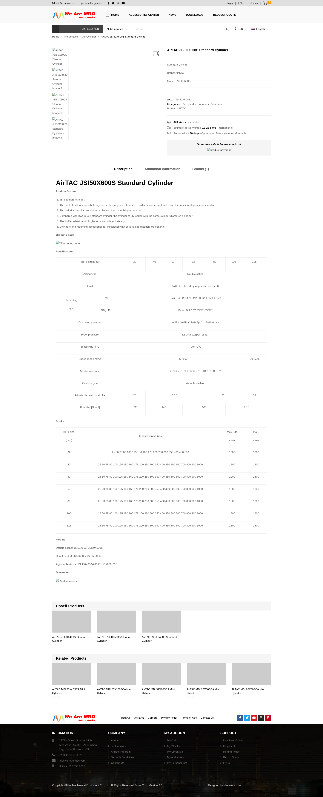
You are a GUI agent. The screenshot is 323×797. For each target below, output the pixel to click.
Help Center (230, 746)
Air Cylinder (89, 36)
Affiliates (139, 717)
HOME (115, 14)
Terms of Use (189, 717)
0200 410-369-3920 (70, 755)
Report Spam (231, 757)
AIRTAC (181, 108)
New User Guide (233, 740)
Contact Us (207, 717)
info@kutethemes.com (72, 760)
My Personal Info (177, 762)
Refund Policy (231, 751)
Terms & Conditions (122, 757)
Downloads (194, 14)
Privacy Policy (169, 717)
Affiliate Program (121, 751)
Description (123, 169)
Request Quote (224, 14)
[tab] (123, 170)
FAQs (226, 762)
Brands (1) (200, 169)
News (172, 14)
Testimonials (118, 746)
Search (227, 29)
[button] (156, 53)
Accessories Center (144, 14)
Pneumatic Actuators (210, 103)
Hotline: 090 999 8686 (72, 766)
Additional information (162, 169)
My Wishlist (173, 746)
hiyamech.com (232, 785)
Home (55, 36)
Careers (152, 717)
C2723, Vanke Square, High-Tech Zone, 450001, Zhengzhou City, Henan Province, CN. (78, 745)
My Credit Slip (175, 751)
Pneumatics (71, 36)
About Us (125, 717)
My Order (172, 740)
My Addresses (175, 757)
